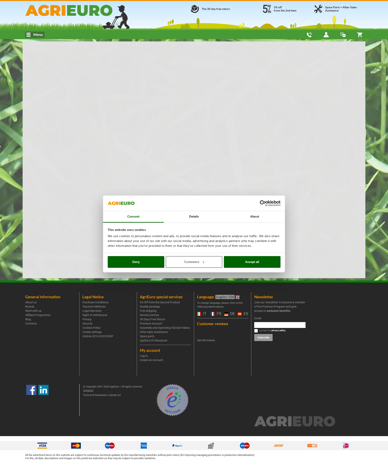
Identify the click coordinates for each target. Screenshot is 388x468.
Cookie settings (92, 332)
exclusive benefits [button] (278, 310)
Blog (28, 319)
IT (204, 314)
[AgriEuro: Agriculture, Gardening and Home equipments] (79, 10)
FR (218, 314)
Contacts (31, 323)
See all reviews (206, 340)
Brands (29, 306)
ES (245, 314)
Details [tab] (194, 216)
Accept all (252, 262)
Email (257, 318)
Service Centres (149, 315)
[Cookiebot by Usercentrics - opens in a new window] (262, 203)
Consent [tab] (133, 216)
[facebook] (31, 400)
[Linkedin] (43, 400)
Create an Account (151, 360)
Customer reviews (212, 323)
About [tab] (254, 216)
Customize (191, 262)
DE (232, 314)
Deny (136, 262)
